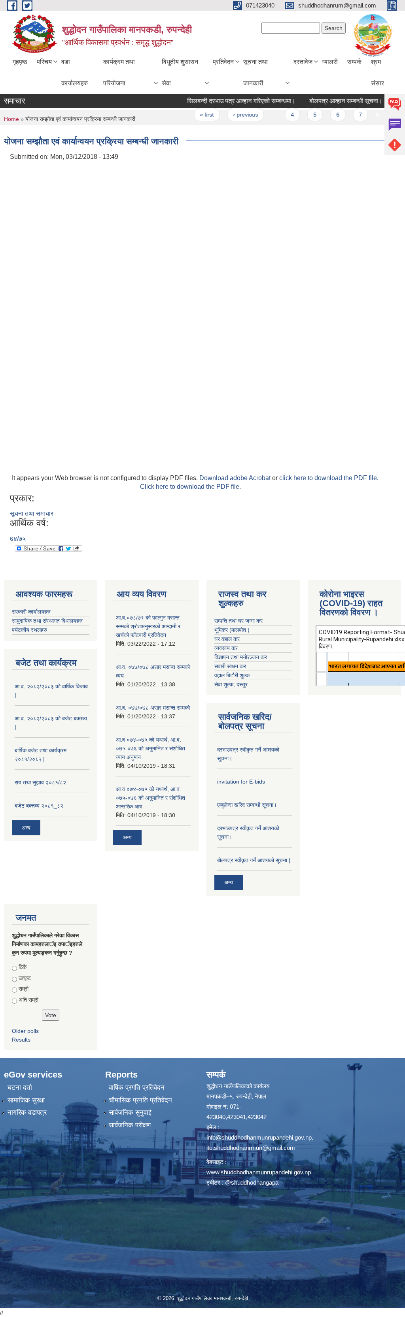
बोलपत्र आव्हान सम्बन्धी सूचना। (327, 101)
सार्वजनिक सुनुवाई (130, 1112)
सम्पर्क (354, 61)
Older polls (25, 1031)
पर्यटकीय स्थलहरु (29, 630)
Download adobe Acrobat (235, 478)
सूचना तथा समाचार (31, 513)
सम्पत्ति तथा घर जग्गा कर (238, 621)
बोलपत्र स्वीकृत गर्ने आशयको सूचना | (253, 860)
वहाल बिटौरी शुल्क (232, 675)
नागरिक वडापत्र (27, 1112)
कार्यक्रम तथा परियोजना (119, 72)
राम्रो (23, 988)
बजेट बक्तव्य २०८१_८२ (39, 806)
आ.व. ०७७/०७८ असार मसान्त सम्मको (153, 708)
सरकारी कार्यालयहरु (31, 612)
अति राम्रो (28, 1000)
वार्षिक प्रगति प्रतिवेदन (137, 1087)
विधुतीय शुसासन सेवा (180, 72)
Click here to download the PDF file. (190, 486)
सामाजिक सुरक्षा (26, 1100)
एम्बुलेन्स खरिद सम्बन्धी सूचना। (247, 805)
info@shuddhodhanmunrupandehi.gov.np (259, 1137)
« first (188, 114)
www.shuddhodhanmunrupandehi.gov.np (258, 1172)
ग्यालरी (330, 61)
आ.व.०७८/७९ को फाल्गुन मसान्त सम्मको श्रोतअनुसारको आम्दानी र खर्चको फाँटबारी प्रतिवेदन (148, 626)
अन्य (26, 828)
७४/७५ (18, 538)
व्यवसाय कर (226, 648)
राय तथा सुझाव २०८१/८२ (40, 782)
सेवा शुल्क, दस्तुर (231, 684)
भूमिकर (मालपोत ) (232, 630)
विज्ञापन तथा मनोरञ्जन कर (240, 657)
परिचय (44, 61)
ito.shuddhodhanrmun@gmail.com (250, 1147)
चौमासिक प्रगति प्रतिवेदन (140, 1100)
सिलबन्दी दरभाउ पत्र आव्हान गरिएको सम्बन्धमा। (223, 101)
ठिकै (22, 967)
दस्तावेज (302, 61)
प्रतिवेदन (223, 61)
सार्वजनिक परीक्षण (130, 1125)
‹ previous (227, 114)
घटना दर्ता (20, 1087)
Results (21, 1039)
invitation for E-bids (241, 781)
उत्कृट (25, 978)
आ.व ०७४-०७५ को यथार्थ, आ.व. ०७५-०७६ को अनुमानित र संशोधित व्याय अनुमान (150, 748)
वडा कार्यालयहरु (74, 72)
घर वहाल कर (227, 639)
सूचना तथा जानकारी (255, 72)
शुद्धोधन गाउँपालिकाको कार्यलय (237, 1086)
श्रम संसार (377, 72)
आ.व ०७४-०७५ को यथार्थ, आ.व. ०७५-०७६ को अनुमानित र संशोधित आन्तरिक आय (150, 798)
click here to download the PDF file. (329, 478)
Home (11, 119)
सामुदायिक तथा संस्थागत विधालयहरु (47, 621)
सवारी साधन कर (230, 666)
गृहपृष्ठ (20, 61)
